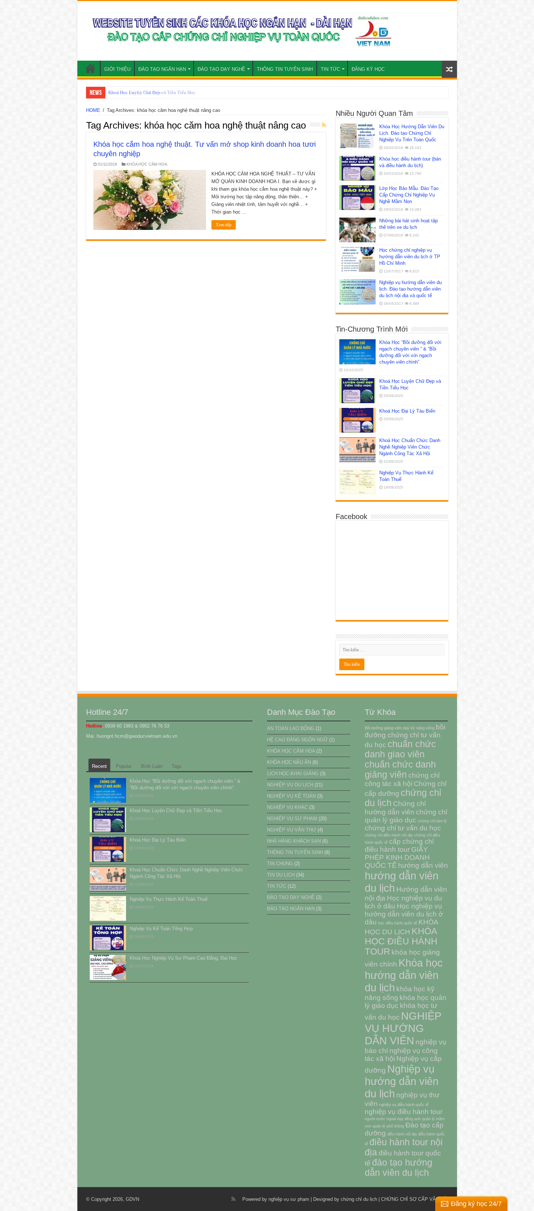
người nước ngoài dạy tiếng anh (393, 1119)
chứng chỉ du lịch (359, 1199)
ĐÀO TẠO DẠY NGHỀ (221, 69)
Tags (176, 766)
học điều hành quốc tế (397, 923)
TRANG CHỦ (90, 68)
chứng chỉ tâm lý (432, 821)
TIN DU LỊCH (281, 875)
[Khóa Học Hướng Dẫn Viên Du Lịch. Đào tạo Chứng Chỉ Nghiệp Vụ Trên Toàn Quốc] (357, 135)
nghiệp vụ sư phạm (288, 1199)
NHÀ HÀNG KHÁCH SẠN (294, 841)
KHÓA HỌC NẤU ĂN (289, 762)
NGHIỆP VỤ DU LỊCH (290, 784)
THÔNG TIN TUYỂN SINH (285, 69)
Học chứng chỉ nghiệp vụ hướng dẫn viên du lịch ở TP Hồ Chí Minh (409, 256)
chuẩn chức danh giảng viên (400, 769)
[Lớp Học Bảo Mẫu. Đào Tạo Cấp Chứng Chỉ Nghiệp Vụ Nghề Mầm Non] (357, 197)
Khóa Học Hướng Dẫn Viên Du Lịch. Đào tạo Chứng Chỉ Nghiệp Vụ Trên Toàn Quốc (411, 133)
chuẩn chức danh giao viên (400, 749)
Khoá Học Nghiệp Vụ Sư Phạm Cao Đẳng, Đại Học (183, 958)
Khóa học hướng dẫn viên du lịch (404, 975)
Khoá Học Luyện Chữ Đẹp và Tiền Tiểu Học (176, 810)
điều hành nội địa (402, 1134)
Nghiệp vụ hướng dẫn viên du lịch (401, 1081)
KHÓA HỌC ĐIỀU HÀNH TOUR (401, 941)
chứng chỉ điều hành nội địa (389, 835)
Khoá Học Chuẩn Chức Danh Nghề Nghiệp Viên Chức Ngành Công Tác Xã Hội (409, 447)
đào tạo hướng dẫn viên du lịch (398, 1168)
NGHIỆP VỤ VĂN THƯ (291, 830)
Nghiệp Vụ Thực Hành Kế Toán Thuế (168, 899)
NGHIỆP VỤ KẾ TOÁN (291, 796)
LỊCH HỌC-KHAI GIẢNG (293, 773)
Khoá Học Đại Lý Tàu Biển (135, 92)
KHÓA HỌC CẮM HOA (146, 164)
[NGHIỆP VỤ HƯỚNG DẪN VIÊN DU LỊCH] (240, 29)
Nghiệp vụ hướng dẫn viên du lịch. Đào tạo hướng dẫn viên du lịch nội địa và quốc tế (410, 289)
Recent (99, 766)
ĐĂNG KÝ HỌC (368, 69)
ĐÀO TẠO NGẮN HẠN (162, 69)
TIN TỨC (330, 69)
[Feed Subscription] (324, 125)
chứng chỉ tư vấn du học (403, 828)
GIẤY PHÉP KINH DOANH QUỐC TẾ (397, 857)
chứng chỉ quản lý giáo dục (406, 816)
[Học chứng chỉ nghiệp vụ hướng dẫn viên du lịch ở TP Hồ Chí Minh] (357, 259)
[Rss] (233, 1199)
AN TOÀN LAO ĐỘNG (290, 728)
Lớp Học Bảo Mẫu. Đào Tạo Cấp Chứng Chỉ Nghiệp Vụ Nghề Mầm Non (408, 195)
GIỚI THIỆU (117, 69)
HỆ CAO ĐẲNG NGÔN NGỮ (297, 739)
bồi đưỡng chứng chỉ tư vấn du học (405, 736)
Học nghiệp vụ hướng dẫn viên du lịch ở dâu (404, 914)
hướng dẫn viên (423, 865)
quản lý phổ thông (388, 1126)
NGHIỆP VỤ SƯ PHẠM (292, 818)
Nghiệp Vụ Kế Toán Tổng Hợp (161, 928)
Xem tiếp (223, 224)
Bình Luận (151, 766)
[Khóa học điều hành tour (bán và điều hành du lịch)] (357, 168)
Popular (124, 766)
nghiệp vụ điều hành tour (403, 1111)
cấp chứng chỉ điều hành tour (399, 845)
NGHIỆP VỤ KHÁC (287, 807)
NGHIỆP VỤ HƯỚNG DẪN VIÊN (403, 1028)
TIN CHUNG (280, 863)
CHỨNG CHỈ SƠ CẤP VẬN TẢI (414, 1199)
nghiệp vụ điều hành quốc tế (404, 1104)
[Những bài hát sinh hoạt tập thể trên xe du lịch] (357, 230)
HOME (93, 110)
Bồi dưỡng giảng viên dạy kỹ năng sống (399, 728)
